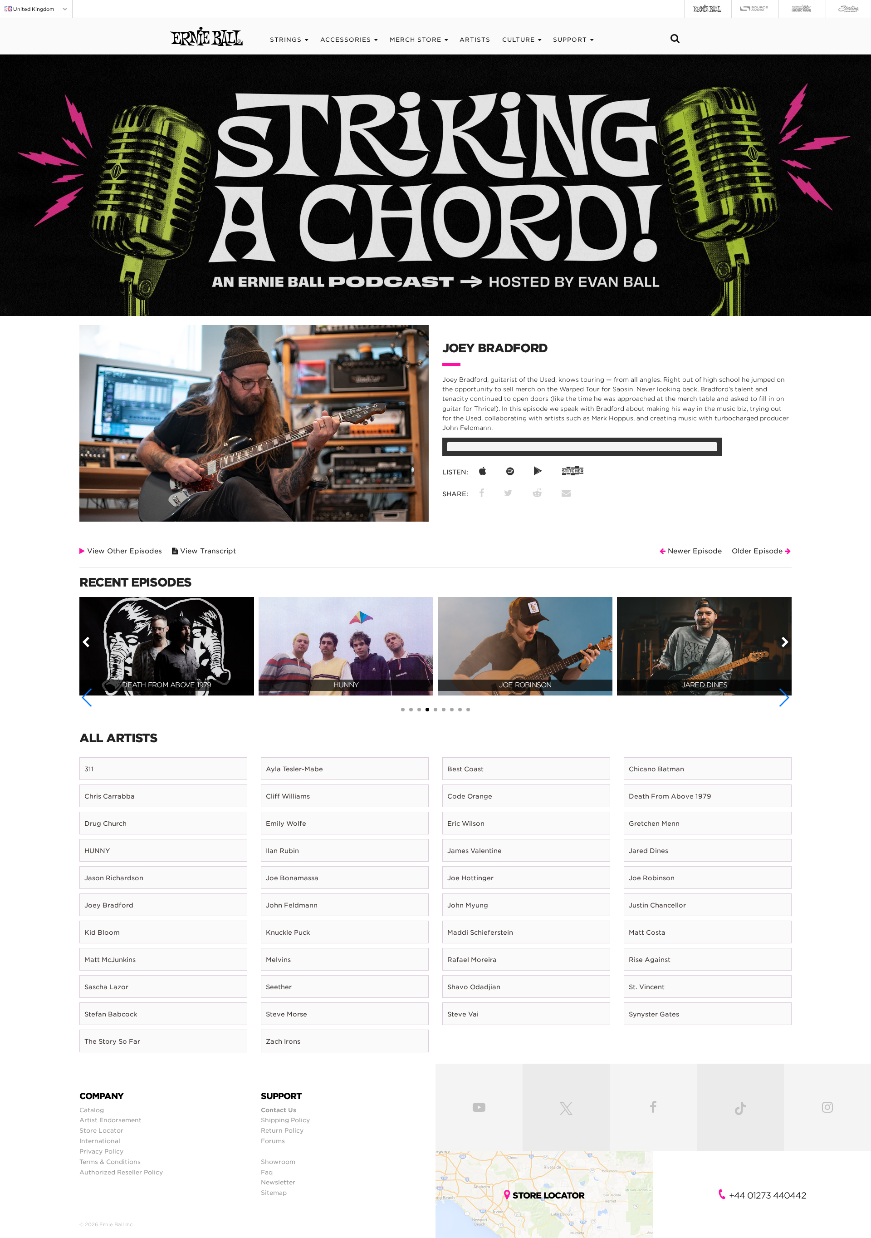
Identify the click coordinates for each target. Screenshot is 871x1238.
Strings (286, 39)
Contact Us (278, 1110)
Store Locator (101, 1130)
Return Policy (282, 1130)
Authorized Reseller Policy (121, 1172)
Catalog (91, 1110)
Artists (475, 39)
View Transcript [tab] (207, 551)
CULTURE (518, 39)
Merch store (415, 39)
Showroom (278, 1161)
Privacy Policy (101, 1151)
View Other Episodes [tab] (123, 551)
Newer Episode (693, 551)
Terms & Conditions (110, 1161)
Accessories (345, 39)
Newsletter (278, 1182)
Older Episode (758, 551)
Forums (273, 1140)
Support (570, 39)
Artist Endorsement (110, 1120)
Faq (267, 1172)
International (99, 1140)
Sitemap (274, 1192)
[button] (87, 697)
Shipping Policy (285, 1120)
